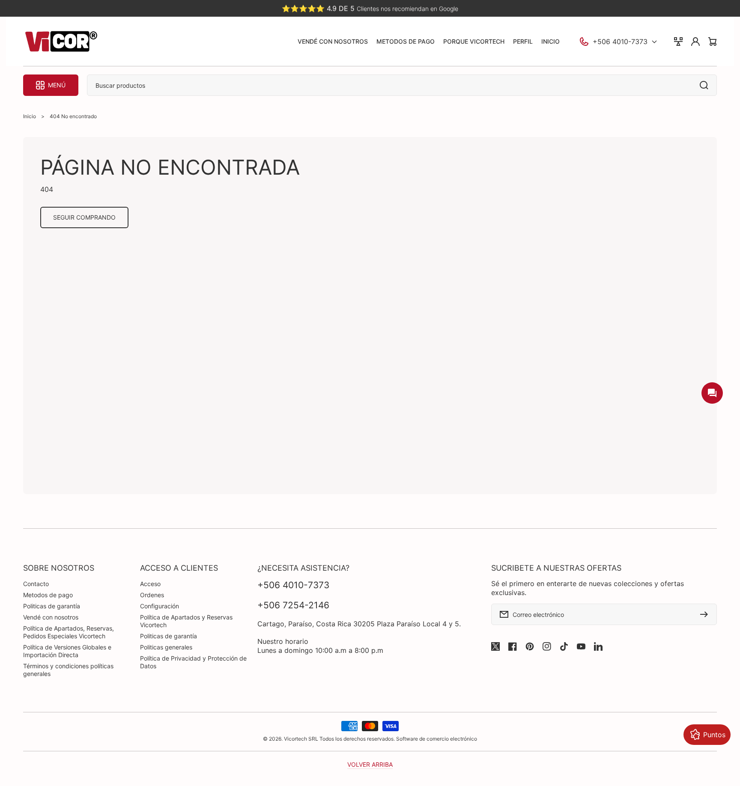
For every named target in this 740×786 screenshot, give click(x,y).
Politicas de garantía (51, 606)
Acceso (150, 583)
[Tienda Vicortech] (60, 41)
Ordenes (152, 594)
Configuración (159, 606)
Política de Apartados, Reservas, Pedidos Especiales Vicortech (68, 632)
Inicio (29, 116)
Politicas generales (166, 647)
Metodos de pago (48, 594)
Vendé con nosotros (50, 617)
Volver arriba (370, 764)
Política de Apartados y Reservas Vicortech (186, 620)
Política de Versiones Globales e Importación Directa (67, 650)
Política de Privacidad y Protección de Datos (193, 662)
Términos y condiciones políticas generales (68, 669)
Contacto (36, 583)
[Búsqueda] (706, 85)
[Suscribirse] (706, 614)
